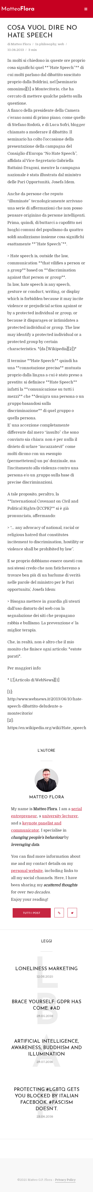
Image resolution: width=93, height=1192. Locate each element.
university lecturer (60, 816)
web (61, 44)
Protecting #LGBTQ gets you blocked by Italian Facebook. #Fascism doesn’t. (46, 1099)
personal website (27, 871)
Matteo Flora (21, 44)
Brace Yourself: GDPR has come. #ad (46, 1005)
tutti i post (31, 913)
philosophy (47, 44)
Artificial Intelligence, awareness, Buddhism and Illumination (46, 1048)
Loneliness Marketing (46, 969)
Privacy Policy (65, 1180)
